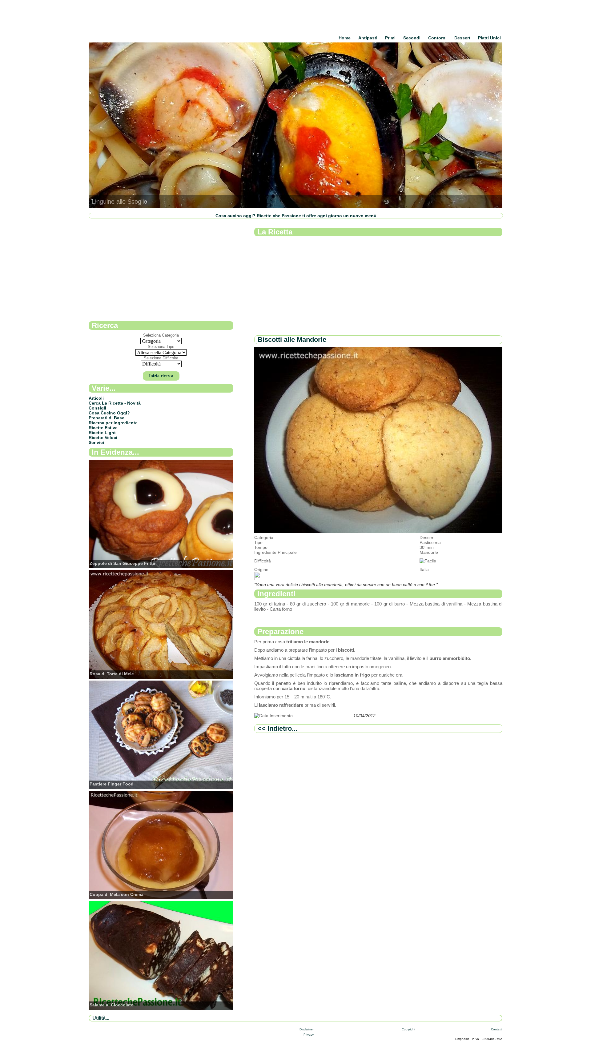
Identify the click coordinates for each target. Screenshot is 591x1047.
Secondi (411, 37)
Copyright (408, 1029)
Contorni (437, 37)
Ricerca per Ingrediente (113, 422)
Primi (390, 37)
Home (345, 37)
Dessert (462, 37)
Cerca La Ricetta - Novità (115, 403)
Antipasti (367, 37)
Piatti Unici (489, 37)
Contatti (496, 1029)
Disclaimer (307, 1029)
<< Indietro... (277, 728)
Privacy (309, 1034)
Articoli (96, 398)
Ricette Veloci (103, 437)
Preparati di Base (106, 417)
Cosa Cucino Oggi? (109, 412)
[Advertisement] (378, 286)
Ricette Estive (103, 427)
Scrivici (96, 442)
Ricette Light (102, 432)
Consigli (97, 408)
